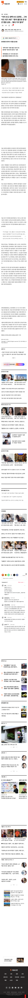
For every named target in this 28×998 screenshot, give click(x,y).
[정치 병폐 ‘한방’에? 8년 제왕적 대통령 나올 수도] (24, 758)
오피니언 (3, 753)
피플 (5, 980)
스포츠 (11, 980)
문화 (11, 977)
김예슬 (15, 29)
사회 (2, 14)
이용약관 (8, 992)
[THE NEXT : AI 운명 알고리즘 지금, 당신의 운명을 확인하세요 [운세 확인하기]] (14, 364)
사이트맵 (19, 992)
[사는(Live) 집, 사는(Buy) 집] (24, 765)
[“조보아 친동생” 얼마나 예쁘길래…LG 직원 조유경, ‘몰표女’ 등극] (24, 865)
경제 (17, 974)
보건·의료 (6, 14)
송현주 (18, 29)
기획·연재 (3, 777)
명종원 (6, 29)
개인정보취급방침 (14, 992)
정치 (5, 974)
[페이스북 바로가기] (6, 988)
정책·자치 (5, 977)
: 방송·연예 (5, 826)
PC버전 (23, 992)
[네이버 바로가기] (18, 988)
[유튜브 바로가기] (12, 988)
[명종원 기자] (2, 30)
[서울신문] (5, 3)
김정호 (12, 29)
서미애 (9, 29)
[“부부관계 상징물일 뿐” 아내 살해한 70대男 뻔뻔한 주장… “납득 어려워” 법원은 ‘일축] (24, 872)
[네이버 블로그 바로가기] (21, 988)
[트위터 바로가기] (9, 988)
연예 (17, 980)
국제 (22, 974)
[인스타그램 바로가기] (15, 988)
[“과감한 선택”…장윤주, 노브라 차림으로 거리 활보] (24, 880)
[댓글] (12, 25)
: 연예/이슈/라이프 (6, 860)
